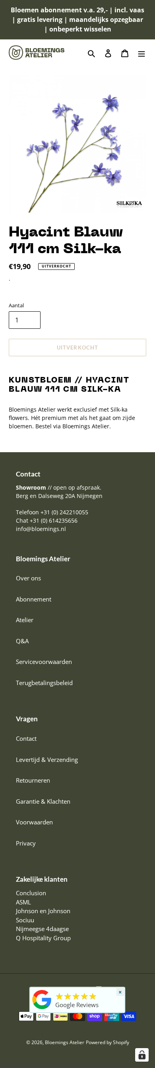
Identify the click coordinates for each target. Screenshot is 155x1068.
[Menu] (141, 52)
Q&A (22, 641)
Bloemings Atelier (64, 1042)
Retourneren (33, 780)
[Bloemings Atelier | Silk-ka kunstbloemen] (42, 1009)
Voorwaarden (34, 822)
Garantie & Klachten (43, 801)
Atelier (24, 620)
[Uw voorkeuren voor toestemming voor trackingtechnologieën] (142, 1055)
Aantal (16, 305)
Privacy (26, 843)
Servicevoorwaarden (44, 662)
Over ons (28, 578)
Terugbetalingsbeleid (44, 683)
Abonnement (33, 599)
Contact (26, 738)
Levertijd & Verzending (47, 759)
